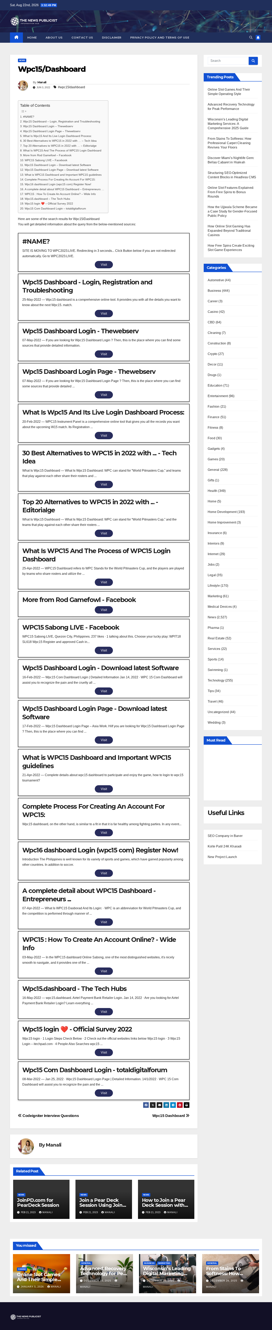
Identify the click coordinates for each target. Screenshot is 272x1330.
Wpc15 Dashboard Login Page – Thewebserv (51, 131)
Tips (211, 691)
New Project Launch (222, 857)
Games (213, 459)
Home (32, 37)
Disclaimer (111, 37)
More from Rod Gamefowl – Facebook (47, 155)
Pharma (213, 627)
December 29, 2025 (161, 1280)
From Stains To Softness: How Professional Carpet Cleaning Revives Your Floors (229, 143)
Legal (212, 575)
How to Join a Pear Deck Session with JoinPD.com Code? (164, 1205)
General (213, 469)
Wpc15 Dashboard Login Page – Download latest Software (62, 169)
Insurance (215, 533)
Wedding (214, 722)
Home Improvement (222, 522)
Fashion (213, 406)
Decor (212, 364)
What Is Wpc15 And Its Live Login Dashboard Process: (57, 136)
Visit (104, 264)
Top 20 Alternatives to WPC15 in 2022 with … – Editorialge (60, 145)
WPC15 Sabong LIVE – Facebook (46, 160)
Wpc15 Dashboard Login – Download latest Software (57, 165)
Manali (41, 82)
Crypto (212, 354)
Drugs (212, 375)
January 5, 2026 (33, 1286)
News (22, 60)
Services (214, 648)
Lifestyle (214, 585)
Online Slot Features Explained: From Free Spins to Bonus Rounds (231, 192)
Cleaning (214, 332)
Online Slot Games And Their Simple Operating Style (38, 1279)
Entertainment (218, 396)
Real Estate (216, 638)
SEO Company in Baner (225, 836)
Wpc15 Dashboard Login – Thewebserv (48, 126)
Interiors (213, 543)
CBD (211, 322)
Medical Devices (220, 606)
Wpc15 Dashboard (169, 1116)
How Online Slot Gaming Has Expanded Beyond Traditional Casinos (229, 231)
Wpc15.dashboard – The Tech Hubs (47, 198)
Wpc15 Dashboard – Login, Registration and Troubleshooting (61, 121)
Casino (213, 311)
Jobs (211, 564)
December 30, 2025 (98, 1280)
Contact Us (82, 37)
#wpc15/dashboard (71, 87)
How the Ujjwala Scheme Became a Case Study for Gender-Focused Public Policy (232, 211)
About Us (54, 37)
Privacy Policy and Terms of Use (159, 37)
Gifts (211, 480)
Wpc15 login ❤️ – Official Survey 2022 (49, 203)
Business (214, 290)
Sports (212, 659)
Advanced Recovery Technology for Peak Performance (104, 1273)
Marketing (215, 596)
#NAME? (28, 116)
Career (213, 301)
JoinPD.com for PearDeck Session (38, 1202)
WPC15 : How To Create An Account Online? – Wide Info (60, 194)
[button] (250, 37)
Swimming (215, 670)
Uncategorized (218, 712)
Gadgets (214, 448)
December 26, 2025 (224, 1280)
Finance (213, 417)
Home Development (222, 512)
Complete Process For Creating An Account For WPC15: (60, 179)
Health (212, 490)
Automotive (216, 280)
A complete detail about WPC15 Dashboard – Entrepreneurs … (64, 189)
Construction (217, 343)
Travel (212, 701)
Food (211, 438)
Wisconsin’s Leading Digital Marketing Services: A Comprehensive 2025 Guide (228, 124)
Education (215, 385)
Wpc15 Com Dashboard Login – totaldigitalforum (55, 208)
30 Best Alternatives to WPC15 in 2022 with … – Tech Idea (60, 140)
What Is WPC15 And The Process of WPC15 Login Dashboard (62, 150)
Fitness (213, 427)
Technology (216, 680)
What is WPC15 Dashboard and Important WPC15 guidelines (63, 174)
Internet (213, 554)
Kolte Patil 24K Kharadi (225, 846)
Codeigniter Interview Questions (50, 1116)
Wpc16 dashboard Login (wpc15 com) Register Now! (58, 184)
